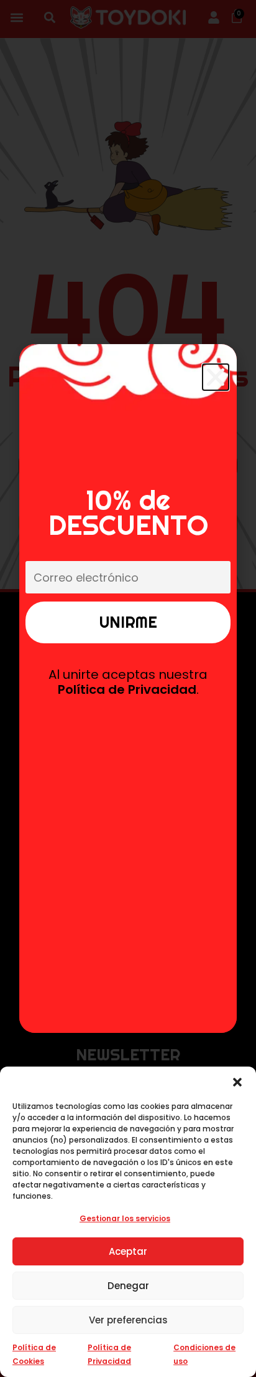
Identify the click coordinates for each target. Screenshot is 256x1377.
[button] (237, 1082)
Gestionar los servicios (125, 1218)
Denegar (128, 1285)
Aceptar (128, 1251)
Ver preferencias (128, 1320)
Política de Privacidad (127, 689)
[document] (128, 688)
